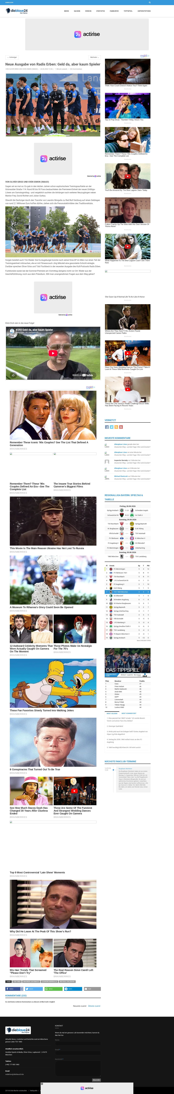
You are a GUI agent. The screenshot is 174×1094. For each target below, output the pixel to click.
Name (57, 1040)
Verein (88, 11)
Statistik (100, 11)
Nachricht (59, 1059)
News (66, 11)
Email (57, 1050)
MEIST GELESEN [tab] (112, 713)
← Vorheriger (12, 57)
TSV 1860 (17, 982)
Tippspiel (128, 11)
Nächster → (94, 57)
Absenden (96, 1080)
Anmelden (9, 2)
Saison (77, 11)
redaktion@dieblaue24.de (14, 1074)
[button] (14, 989)
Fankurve (114, 11)
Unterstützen (144, 11)
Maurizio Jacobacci (31, 982)
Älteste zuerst (94, 1006)
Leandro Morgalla (49, 982)
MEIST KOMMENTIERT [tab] (129, 713)
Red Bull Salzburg (67, 982)
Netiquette (33, 1091)
